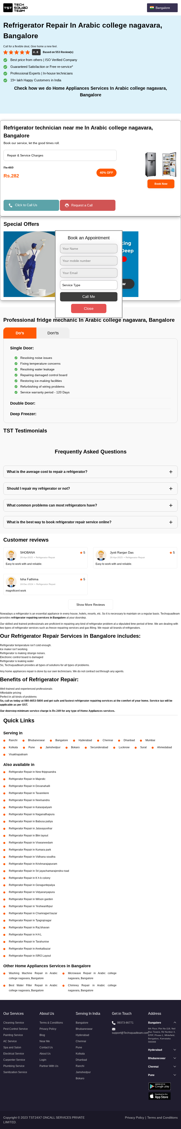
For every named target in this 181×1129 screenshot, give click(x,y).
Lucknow (124, 747)
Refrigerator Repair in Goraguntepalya (32, 885)
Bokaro (75, 747)
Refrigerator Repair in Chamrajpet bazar (33, 913)
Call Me (88, 297)
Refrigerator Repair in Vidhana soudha (32, 856)
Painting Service (13, 1035)
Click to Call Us (26, 205)
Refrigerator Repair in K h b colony (29, 878)
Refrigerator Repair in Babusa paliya (31, 821)
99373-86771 (125, 1022)
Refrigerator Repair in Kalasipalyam (30, 807)
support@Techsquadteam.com (130, 1032)
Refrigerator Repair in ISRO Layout (30, 955)
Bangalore (61, 740)
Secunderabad (99, 747)
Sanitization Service (15, 1072)
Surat (143, 747)
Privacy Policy (48, 1028)
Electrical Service (13, 1053)
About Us (45, 1053)
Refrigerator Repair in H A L (25, 934)
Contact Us (46, 1047)
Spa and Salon (12, 1047)
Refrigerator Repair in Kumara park (30, 849)
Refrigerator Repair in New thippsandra (32, 771)
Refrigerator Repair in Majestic (27, 779)
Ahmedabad (164, 747)
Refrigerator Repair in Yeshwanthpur (31, 906)
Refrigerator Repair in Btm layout (28, 835)
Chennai (108, 740)
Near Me (45, 1041)
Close (88, 309)
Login (43, 1059)
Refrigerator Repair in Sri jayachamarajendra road (39, 870)
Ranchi (13, 740)
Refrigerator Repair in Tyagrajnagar (30, 920)
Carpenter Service (14, 1059)
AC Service (10, 1041)
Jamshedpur (52, 747)
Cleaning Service (13, 1022)
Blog (42, 1035)
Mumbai (150, 740)
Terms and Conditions (162, 1117)
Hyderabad (85, 740)
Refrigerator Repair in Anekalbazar (30, 948)
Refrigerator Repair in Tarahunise (29, 941)
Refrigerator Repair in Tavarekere (29, 793)
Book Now (161, 183)
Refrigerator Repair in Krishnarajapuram (33, 863)
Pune (31, 747)
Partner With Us (49, 1066)
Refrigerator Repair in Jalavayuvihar (30, 828)
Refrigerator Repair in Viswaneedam (31, 842)
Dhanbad (129, 740)
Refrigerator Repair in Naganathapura (32, 814)
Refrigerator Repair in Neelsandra (29, 800)
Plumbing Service (14, 1066)
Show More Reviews (90, 604)
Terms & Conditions (51, 1022)
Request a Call (81, 205)
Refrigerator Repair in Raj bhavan (29, 927)
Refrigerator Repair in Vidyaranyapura (32, 892)
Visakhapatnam (18, 754)
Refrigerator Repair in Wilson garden (31, 899)
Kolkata (13, 747)
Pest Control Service (15, 1028)
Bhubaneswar (36, 740)
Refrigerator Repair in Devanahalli (29, 786)
